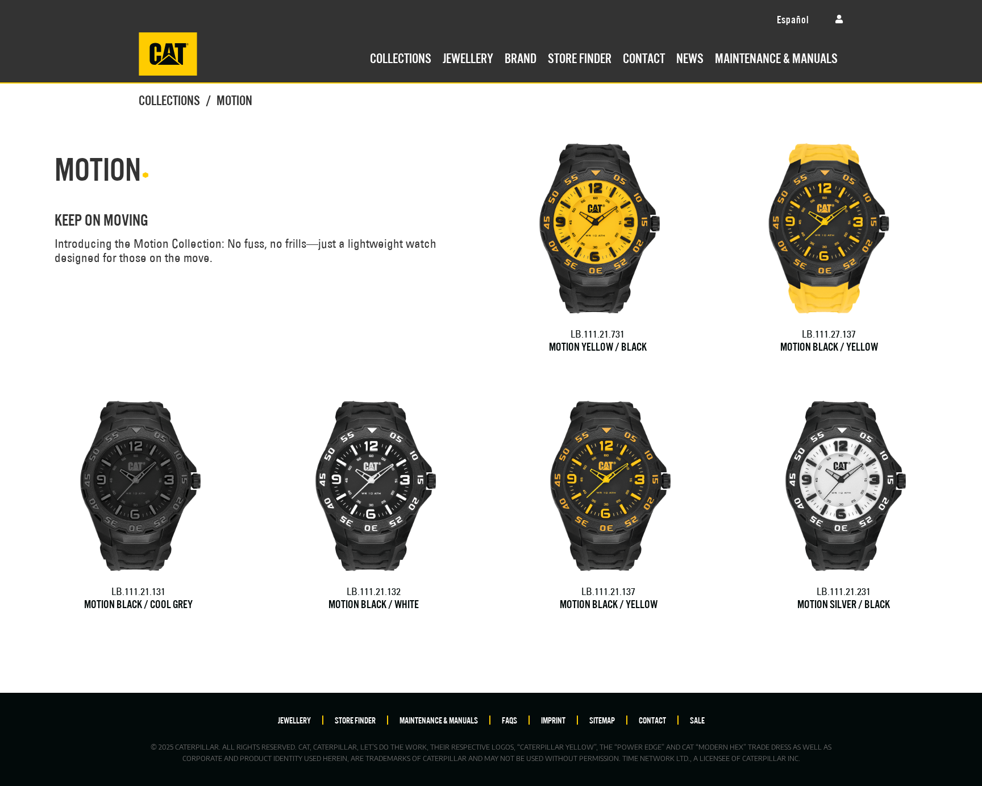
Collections (400, 56)
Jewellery (468, 56)
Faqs (509, 719)
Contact (644, 56)
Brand (520, 56)
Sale (697, 719)
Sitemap (602, 719)
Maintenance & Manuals (776, 56)
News (690, 56)
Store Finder (579, 56)
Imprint (553, 719)
